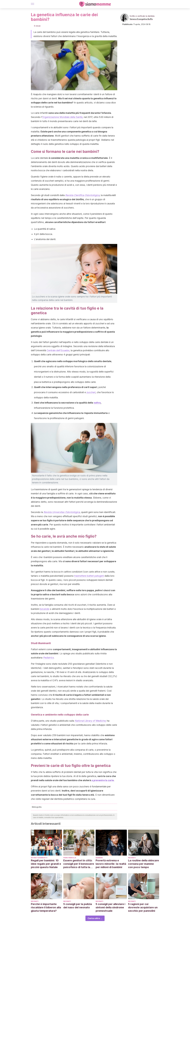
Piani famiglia (69, 858)
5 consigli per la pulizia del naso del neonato (77, 906)
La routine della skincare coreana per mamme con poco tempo (143, 864)
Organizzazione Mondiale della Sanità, (62, 117)
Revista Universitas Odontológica (62, 512)
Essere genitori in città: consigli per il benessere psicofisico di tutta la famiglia (78, 864)
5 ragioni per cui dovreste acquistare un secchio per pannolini (143, 907)
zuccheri (91, 392)
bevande (44, 609)
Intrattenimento (39, 858)
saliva (97, 402)
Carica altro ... (95, 918)
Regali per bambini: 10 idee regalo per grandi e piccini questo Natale (46, 864)
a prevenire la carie (103, 780)
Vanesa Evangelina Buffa (141, 19)
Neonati (132, 858)
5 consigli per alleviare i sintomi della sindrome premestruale (110, 907)
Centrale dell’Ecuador (58, 350)
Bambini (99, 858)
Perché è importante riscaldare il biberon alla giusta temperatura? (46, 907)
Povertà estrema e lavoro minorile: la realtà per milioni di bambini (111, 864)
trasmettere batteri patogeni (89, 575)
